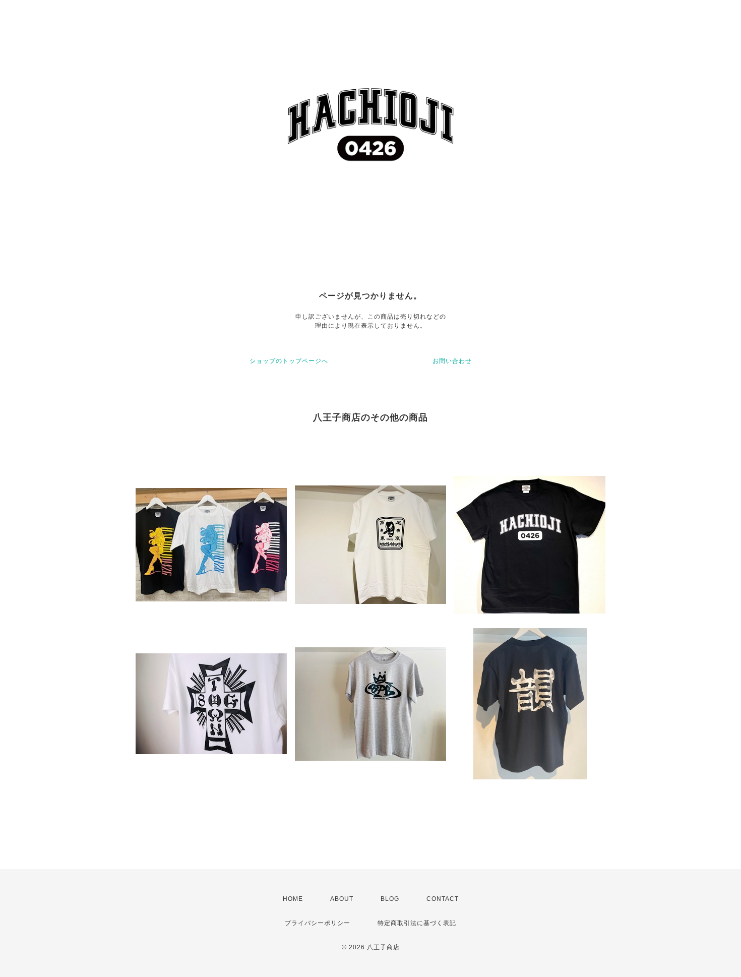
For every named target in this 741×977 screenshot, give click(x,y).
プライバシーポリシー (317, 923)
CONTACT (442, 898)
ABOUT (341, 898)
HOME (293, 898)
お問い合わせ (452, 360)
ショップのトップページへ (289, 360)
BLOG (390, 898)
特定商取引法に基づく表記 (417, 923)
